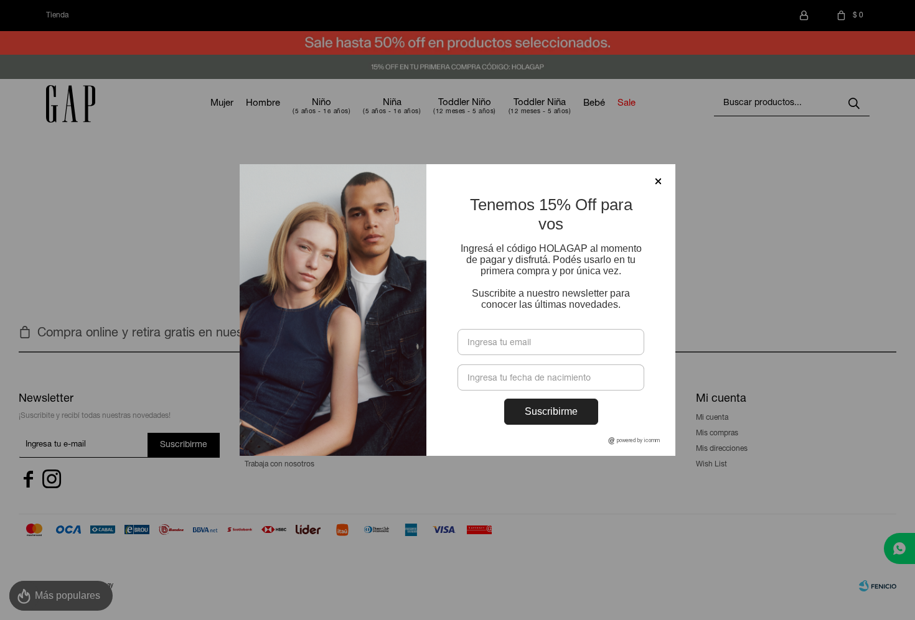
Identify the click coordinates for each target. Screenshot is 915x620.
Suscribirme (551, 411)
